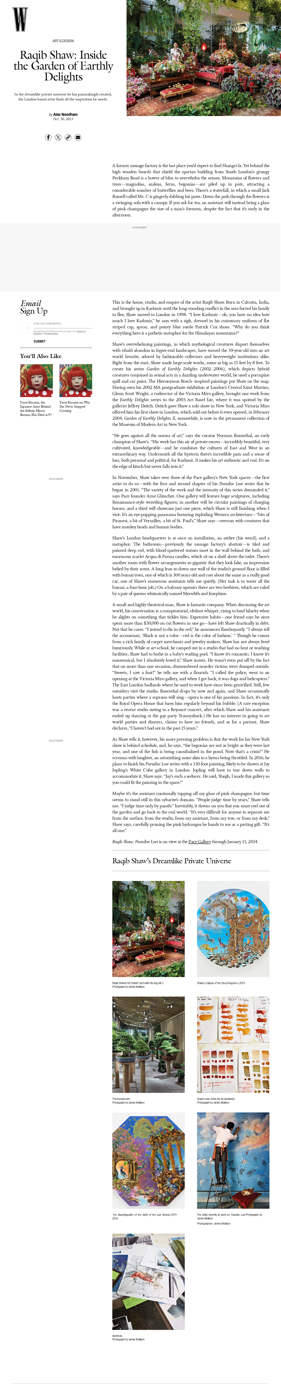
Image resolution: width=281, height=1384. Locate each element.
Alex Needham (65, 114)
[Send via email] (78, 137)
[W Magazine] (20, 19)
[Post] (58, 137)
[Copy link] (68, 137)
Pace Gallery (199, 842)
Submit (40, 341)
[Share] (48, 137)
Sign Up (33, 307)
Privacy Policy (51, 333)
